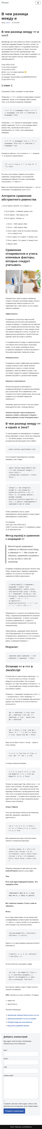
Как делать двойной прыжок (18, 1026)
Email (6, 1059)
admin (8, 22)
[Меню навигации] (38, 3)
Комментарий (9, 1075)
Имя (6, 1050)
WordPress (28, 1127)
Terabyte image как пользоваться (20, 1022)
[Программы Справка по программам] (8, 2)
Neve (12, 1127)
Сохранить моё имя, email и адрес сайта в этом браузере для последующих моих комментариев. (21, 1105)
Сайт (5, 1067)
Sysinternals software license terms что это (23, 1015)
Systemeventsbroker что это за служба (22, 1019)
